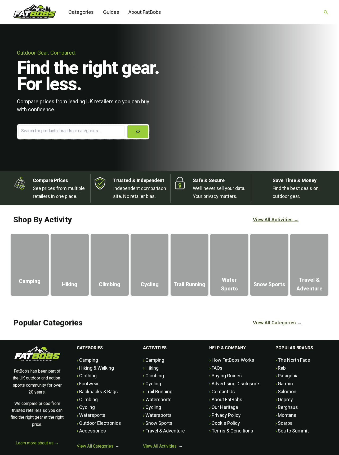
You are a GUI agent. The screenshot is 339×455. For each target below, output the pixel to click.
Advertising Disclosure (234, 383)
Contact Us (222, 391)
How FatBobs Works (231, 360)
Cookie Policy (224, 423)
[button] (326, 12)
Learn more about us (37, 442)
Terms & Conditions (231, 431)
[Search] (137, 131)
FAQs (215, 368)
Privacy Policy (225, 415)
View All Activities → (275, 219)
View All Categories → (277, 322)
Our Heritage (223, 407)
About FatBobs (225, 399)
